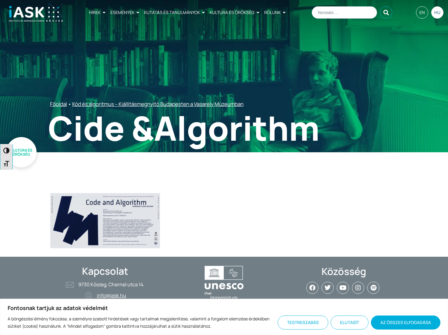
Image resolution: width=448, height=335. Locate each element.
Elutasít (349, 322)
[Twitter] (328, 288)
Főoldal (58, 104)
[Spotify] (373, 288)
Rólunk (272, 12)
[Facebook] (312, 288)
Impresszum (224, 297)
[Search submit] (386, 12)
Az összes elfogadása (405, 322)
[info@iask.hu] (88, 296)
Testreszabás (303, 322)
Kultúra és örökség (232, 12)
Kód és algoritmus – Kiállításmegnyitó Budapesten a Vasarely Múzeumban (158, 104)
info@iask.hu (111, 295)
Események (122, 12)
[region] (224, 317)
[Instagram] (358, 288)
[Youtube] (343, 288)
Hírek (95, 12)
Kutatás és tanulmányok (172, 12)
